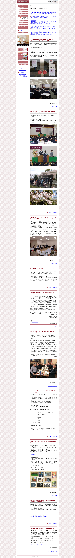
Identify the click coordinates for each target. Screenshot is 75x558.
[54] (35, 12)
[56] (38, 12)
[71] (35, 13)
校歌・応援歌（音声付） (23, 62)
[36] (34, 11)
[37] (35, 11)
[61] (46, 12)
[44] (46, 11)
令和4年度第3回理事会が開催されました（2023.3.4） (40, 23)
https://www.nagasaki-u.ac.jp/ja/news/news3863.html (39, 516)
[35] (32, 11)
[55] (37, 12)
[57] (40, 12)
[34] (31, 11)
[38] (37, 11)
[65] (52, 12)
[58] (42, 12)
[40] (40, 11)
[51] (31, 12)
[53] (34, 12)
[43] (45, 11)
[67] (55, 12)
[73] (38, 13)
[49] (54, 11)
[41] (42, 11)
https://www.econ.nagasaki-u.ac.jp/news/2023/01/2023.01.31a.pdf (41, 544)
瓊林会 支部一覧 (22, 7)
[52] (32, 12)
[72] (37, 13)
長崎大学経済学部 (22, 70)
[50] (55, 11)
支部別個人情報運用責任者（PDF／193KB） (23, 77)
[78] (46, 13)
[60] (45, 12)
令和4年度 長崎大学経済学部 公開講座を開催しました (41, 34)
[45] (48, 11)
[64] (51, 12)
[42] (43, 11)
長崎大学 (20, 68)
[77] (45, 13)
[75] (42, 13)
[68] (31, 13)
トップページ (21, 30)
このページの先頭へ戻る (52, 106)
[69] (32, 13)
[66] (54, 12)
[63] (49, 12)
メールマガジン (22, 24)
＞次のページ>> (50, 13)
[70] (34, 13)
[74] (40, 13)
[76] (43, 13)
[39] (38, 11)
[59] (43, 12)
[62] (48, 12)
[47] (51, 11)
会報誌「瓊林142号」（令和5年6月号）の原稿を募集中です (42, 31)
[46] (49, 11)
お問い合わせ (21, 72)
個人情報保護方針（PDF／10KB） (22, 75)
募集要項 (33, 454)
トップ (47, 1)
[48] (52, 11)
